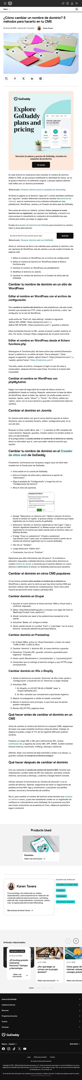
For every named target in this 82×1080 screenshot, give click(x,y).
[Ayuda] (68, 3)
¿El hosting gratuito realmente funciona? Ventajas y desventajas (18, 964)
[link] (15, 79)
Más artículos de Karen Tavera (18, 910)
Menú (5, 9)
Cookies (52, 1057)
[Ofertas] (63, 3)
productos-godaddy (65, 902)
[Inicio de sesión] (72, 3)
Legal (28, 1057)
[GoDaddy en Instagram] (8, 1050)
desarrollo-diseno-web (67, 885)
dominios (60, 890)
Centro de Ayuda (23, 564)
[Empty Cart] (76, 3)
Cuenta (4, 1021)
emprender (61, 896)
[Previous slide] (68, 941)
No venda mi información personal (41, 1061)
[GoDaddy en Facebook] (3, 1050)
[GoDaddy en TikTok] (14, 1050)
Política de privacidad (40, 1057)
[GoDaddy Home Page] (10, 1035)
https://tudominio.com (40, 360)
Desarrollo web (17, 951)
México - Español (8, 1044)
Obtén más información (17, 975)
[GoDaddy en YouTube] (24, 1050)
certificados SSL (16, 744)
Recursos (5, 1010)
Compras (5, 1027)
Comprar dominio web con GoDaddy (37, 240)
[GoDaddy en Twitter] (19, 1050)
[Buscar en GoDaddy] (77, 9)
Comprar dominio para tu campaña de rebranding (43, 189)
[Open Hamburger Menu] (4, 3)
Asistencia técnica (8, 1005)
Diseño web (43, 956)
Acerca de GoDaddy (9, 999)
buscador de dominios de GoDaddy (33, 225)
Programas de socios (9, 1016)
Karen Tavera (48, 28)
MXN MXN (74, 1044)
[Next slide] (76, 941)
